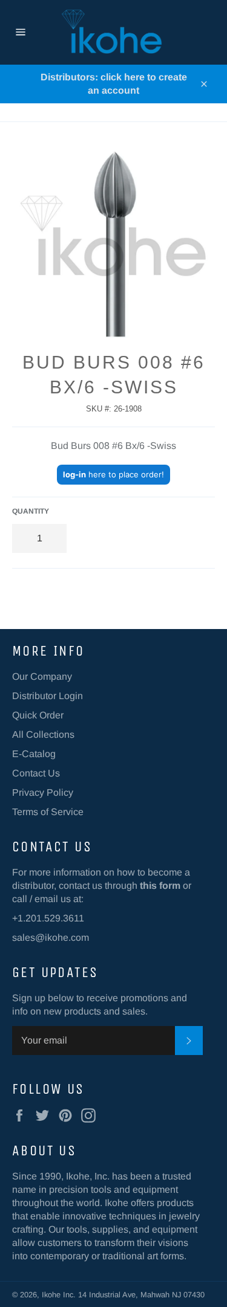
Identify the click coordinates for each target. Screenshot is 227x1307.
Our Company (42, 676)
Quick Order (38, 715)
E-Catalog (34, 754)
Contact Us (36, 773)
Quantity (30, 511)
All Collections (43, 734)
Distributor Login (47, 696)
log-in (74, 474)
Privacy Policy (42, 792)
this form (160, 885)
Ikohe (52, 1294)
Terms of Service (48, 812)
